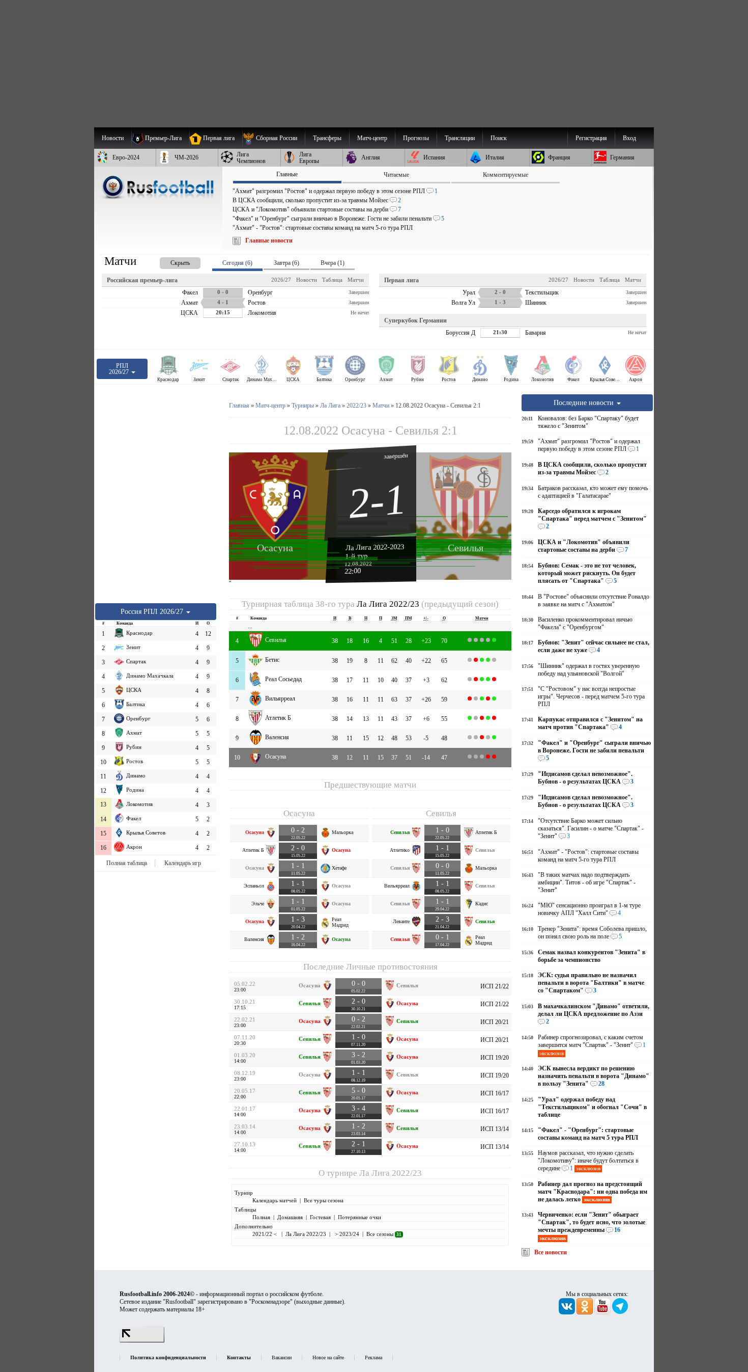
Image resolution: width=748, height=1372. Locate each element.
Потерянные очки (359, 1217)
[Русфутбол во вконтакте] (568, 1312)
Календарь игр (182, 863)
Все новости (550, 1252)
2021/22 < (265, 1234)
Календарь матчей (274, 1200)
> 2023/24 (346, 1234)
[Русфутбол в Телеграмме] (620, 1312)
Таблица (332, 280)
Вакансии (282, 1357)
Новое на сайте (328, 1357)
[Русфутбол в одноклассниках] (585, 1312)
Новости (306, 280)
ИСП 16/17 (494, 1093)
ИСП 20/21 (494, 1022)
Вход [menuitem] (629, 138)
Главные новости (269, 240)
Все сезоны (383, 1234)
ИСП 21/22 (494, 986)
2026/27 (281, 280)
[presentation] (169, 261)
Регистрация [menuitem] (591, 138)
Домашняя (290, 1217)
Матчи (356, 280)
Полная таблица (126, 863)
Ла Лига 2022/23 (388, 604)
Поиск (499, 138)
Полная (261, 1217)
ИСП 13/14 (494, 1129)
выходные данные (319, 1301)
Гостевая (320, 1217)
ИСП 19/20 (494, 1057)
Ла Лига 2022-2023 (375, 547)
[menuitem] (273, 138)
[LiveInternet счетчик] (142, 1340)
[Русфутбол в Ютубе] (603, 1312)
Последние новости (585, 402)
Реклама (373, 1357)
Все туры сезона (323, 1200)
